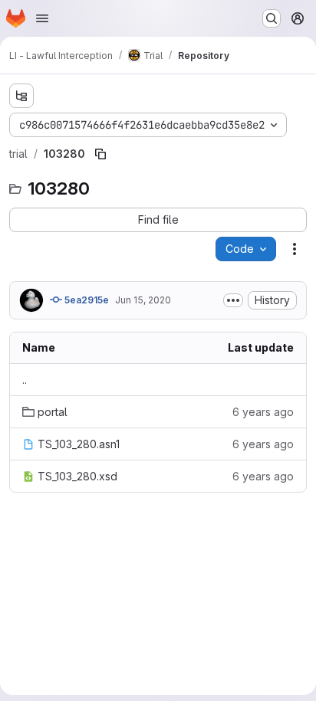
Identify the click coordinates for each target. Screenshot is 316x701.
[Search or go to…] (271, 18)
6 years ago (263, 411)
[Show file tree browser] (21, 96)
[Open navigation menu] (42, 18)
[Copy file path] (100, 154)
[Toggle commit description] (233, 300)
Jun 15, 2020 (143, 300)
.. (24, 379)
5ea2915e (85, 300)
